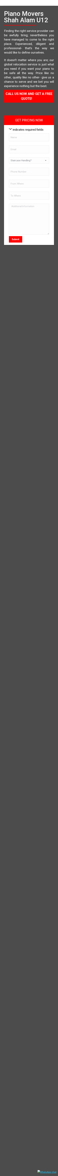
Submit (15, 239)
